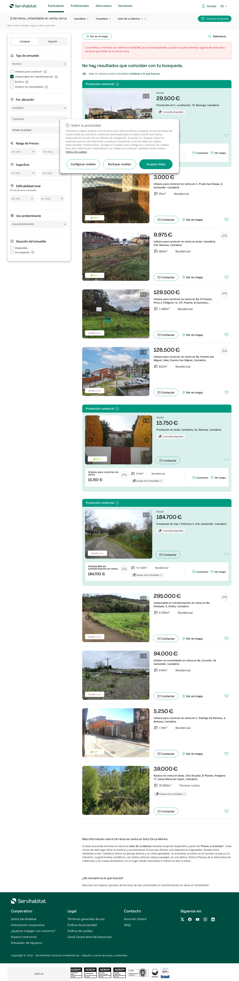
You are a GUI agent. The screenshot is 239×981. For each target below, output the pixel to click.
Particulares (56, 6)
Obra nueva (103, 6)
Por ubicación (25, 100)
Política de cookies (76, 152)
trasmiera (103, 18)
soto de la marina (130, 18)
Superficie (22, 165)
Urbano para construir (28, 71)
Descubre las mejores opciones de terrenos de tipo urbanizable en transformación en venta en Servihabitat (145, 885)
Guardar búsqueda (217, 18)
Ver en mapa (194, 220)
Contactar (202, 153)
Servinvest (125, 6)
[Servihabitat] (17, 5)
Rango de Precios (27, 143)
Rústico (19, 81)
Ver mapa (220, 153)
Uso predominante (28, 216)
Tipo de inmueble (27, 56)
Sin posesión (22, 252)
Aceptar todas (156, 164)
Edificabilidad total (25, 188)
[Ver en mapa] (212, 153)
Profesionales (80, 6)
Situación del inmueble (31, 241)
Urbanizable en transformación (34, 76)
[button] (90, 115)
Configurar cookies (83, 164)
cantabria (81, 18)
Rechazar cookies (119, 164)
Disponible (21, 248)
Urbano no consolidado (29, 86)
